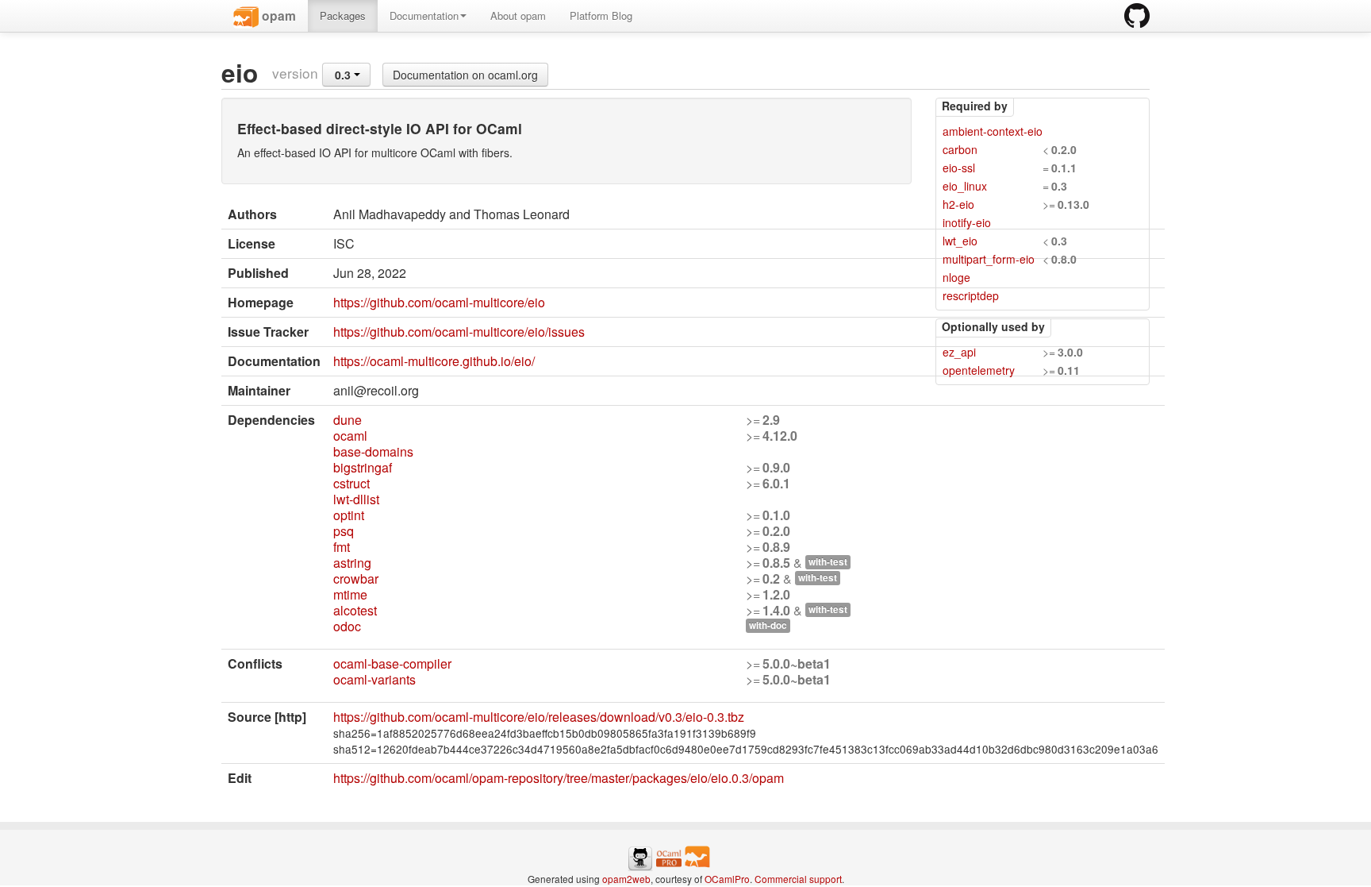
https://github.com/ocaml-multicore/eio (439, 302)
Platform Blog (601, 15)
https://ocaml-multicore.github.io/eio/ (434, 361)
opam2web (626, 878)
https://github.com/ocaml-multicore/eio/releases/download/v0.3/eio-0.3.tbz (538, 717)
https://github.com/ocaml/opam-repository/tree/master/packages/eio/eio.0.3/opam (558, 778)
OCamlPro (727, 878)
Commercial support (798, 878)
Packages (343, 15)
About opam (518, 15)
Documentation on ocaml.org (465, 75)
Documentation (424, 15)
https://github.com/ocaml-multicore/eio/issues (459, 331)
